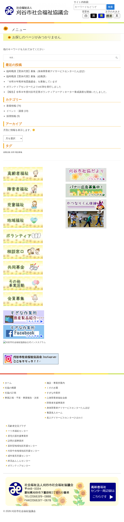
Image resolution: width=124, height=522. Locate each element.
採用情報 (11, 116)
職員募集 (18, 152)
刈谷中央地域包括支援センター (23, 450)
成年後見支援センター (19, 455)
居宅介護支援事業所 (18, 436)
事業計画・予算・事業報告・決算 (22, 397)
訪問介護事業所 (16, 440)
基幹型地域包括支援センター (22, 445)
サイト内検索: (81, 2)
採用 (13, 152)
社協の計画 (10, 392)
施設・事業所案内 (56, 383)
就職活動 (6, 152)
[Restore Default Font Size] (109, 15)
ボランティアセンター (19, 465)
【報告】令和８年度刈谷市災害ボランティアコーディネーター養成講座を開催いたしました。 (57, 91)
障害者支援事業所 (56, 402)
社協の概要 (10, 387)
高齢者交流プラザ (17, 426)
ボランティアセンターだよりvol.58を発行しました (33, 86)
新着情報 (11, 105)
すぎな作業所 (53, 392)
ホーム (8, 383)
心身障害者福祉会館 (57, 397)
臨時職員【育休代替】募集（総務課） (27, 76)
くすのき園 (52, 387)
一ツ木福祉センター (18, 431)
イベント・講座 (14, 111)
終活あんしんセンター (19, 460)
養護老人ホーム (54, 412)
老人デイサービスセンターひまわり (65, 417)
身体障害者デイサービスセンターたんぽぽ (68, 407)
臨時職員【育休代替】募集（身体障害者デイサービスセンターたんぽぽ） (46, 71)
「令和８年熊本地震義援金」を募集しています (31, 81)
